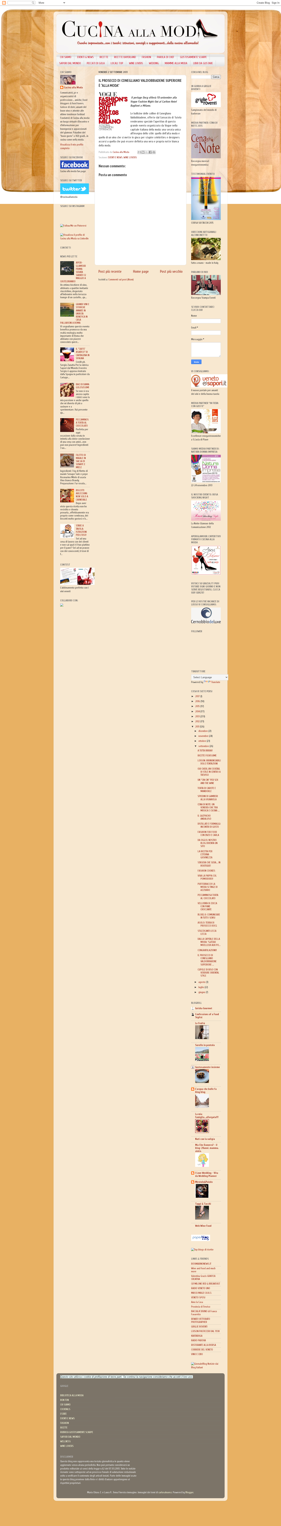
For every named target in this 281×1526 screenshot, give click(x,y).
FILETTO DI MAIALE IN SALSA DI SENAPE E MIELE (81, 461)
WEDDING (154, 63)
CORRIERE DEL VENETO (202, 1349)
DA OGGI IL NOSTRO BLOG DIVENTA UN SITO (208, 843)
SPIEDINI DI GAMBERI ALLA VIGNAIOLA (208, 798)
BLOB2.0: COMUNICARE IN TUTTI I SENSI (209, 916)
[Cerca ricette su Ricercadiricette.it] (202, 1249)
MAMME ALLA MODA (176, 63)
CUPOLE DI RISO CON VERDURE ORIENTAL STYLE (208, 972)
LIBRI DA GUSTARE (203, 63)
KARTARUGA (196, 1335)
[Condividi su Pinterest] (154, 152)
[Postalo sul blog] (143, 152)
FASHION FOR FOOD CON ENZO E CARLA (208, 834)
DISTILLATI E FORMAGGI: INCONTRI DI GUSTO (209, 825)
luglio (201, 987)
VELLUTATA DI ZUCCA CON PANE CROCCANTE (207, 906)
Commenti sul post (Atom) (121, 279)
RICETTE (104, 57)
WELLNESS (65, 1441)
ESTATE (63, 1413)
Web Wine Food (203, 1225)
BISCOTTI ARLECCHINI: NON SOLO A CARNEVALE (82, 495)
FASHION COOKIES (206, 870)
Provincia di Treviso (200, 1306)
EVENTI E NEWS (115, 157)
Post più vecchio (171, 271)
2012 (197, 721)
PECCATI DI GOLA (96, 63)
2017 (197, 696)
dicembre (203, 731)
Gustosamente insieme (207, 1067)
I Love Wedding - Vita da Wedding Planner (206, 1174)
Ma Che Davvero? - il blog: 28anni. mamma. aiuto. (207, 1148)
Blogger (189, 1492)
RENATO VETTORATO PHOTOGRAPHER (200, 1320)
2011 (197, 726)
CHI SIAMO (65, 57)
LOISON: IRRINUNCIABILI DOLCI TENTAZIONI (209, 762)
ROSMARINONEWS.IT (201, 1263)
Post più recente (110, 271)
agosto (202, 982)
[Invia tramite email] (139, 152)
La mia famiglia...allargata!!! (206, 1116)
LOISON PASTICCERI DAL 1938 (205, 1331)
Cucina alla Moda (73, 87)
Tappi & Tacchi (203, 1203)
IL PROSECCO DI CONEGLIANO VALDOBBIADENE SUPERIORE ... (207, 960)
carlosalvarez (165, 1492)
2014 (197, 711)
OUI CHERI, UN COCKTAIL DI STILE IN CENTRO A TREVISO (209, 772)
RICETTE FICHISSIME (207, 755)
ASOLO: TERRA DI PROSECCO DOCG (207, 924)
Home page (141, 271)
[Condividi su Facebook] (150, 152)
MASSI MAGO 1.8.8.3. (201, 1293)
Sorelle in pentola (205, 1045)
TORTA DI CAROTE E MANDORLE (207, 790)
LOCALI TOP (117, 63)
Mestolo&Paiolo (204, 1182)
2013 (197, 716)
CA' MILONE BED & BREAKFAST (205, 1283)
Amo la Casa (197, 1302)
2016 (198, 701)
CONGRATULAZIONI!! (207, 950)
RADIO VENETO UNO (200, 1288)
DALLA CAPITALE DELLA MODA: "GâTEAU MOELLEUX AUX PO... (209, 942)
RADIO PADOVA (198, 1340)
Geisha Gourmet (203, 1008)
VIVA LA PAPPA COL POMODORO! (207, 877)
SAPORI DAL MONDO (70, 63)
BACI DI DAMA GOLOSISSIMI (82, 386)
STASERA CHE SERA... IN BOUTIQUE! (209, 864)
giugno (202, 992)
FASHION (146, 57)
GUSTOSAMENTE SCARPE (193, 57)
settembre (204, 746)
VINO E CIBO (197, 1354)
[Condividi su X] (147, 152)
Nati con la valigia (205, 1139)
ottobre (202, 741)
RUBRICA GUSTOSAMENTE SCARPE (76, 1432)
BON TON (64, 1400)
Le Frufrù (200, 1023)
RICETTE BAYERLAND (125, 57)
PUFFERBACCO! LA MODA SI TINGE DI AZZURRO (208, 887)
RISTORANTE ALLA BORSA (203, 1345)
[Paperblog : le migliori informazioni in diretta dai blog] (200, 1240)
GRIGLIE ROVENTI (199, 1326)
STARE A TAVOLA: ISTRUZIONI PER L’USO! (81, 530)
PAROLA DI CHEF (165, 57)
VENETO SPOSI (198, 1297)
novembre (203, 736)
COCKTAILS (65, 1409)
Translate (215, 682)
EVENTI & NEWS (85, 57)
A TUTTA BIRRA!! (205, 750)
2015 (197, 706)
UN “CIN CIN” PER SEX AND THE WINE (208, 781)
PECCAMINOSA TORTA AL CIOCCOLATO (82, 422)
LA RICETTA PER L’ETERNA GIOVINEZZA (205, 854)
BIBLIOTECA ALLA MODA (72, 1395)
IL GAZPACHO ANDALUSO (204, 817)
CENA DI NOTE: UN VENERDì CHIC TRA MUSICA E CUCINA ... (209, 807)
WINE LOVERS (136, 63)
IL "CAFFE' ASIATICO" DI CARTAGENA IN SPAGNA (82, 353)
